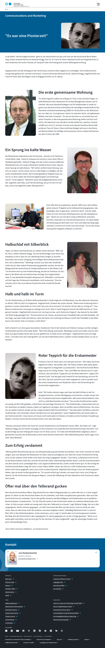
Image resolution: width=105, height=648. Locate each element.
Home (6, 9)
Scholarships (9, 623)
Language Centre (58, 582)
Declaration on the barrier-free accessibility (18, 639)
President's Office (10, 589)
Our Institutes (57, 589)
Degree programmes (11, 603)
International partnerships (61, 619)
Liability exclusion (73, 639)
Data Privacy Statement (44, 639)
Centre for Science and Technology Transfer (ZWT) (67, 603)
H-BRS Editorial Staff (11, 642)
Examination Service (11, 610)
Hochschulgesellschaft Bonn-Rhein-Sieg (64, 616)
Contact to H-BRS (28, 642)
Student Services (10, 616)
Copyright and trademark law (48, 642)
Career (7, 595)
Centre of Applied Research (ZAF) (62, 606)
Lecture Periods (9, 619)
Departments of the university (14, 606)
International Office (59, 585)
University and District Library (61, 579)
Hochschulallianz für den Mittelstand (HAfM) (65, 613)
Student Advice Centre (11, 613)
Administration (9, 592)
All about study (9, 582)
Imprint (86, 639)
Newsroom (8, 579)
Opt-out (59, 639)
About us (7, 585)
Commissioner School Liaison (61, 610)
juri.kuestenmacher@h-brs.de (27, 558)
